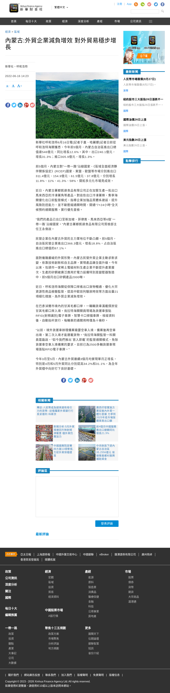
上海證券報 (43, 554)
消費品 (92, 592)
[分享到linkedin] (20, 105)
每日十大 (31, 21)
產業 (11, 648)
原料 (91, 582)
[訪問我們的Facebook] (162, 4)
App (129, 3)
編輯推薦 (48, 28)
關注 (8, 591)
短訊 (91, 648)
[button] (151, 21)
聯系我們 (50, 675)
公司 (11, 658)
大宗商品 (133, 596)
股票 (131, 577)
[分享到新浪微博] (32, 105)
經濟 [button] (65, 21)
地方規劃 (53, 648)
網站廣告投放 (32, 675)
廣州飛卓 (147, 554)
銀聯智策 (93, 643)
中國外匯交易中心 (66, 554)
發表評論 (107, 523)
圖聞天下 (93, 633)
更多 (88, 628)
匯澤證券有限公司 (125, 554)
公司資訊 (135, 21)
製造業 (92, 587)
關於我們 (13, 675)
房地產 (92, 616)
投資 (51, 587)
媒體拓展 (50, 559)
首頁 (14, 21)
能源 (91, 577)
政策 (48, 21)
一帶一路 (11, 628)
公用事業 (93, 611)
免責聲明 (98, 675)
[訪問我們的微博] (149, 4)
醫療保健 (93, 596)
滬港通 (132, 601)
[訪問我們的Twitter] (155, 4)
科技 (91, 606)
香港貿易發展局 (29, 559)
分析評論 (53, 643)
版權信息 (114, 675)
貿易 (51, 592)
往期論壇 (93, 638)
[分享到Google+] (26, 105)
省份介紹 (93, 653)
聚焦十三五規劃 (55, 628)
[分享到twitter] (13, 105)
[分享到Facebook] (7, 105)
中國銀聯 (88, 554)
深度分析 (83, 21)
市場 (128, 571)
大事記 (12, 653)
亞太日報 (25, 554)
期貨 (131, 592)
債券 (131, 582)
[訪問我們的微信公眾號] (142, 4)
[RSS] (135, 4)
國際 (14, 28)
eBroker (104, 554)
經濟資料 (53, 596)
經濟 (48, 571)
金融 (91, 601)
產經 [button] (100, 21)
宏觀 (51, 577)
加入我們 (66, 675)
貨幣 (131, 587)
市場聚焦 (53, 638)
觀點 (11, 643)
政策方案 (53, 633)
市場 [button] (117, 21)
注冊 (119, 3)
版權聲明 (82, 675)
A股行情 (31, 28)
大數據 (12, 662)
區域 (51, 582)
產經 (88, 571)
